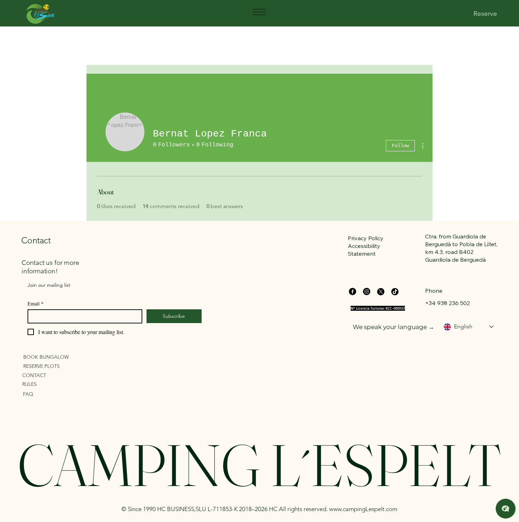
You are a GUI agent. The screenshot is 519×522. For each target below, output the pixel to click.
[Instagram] (366, 291)
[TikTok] (394, 291)
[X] (380, 291)
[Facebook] (352, 291)
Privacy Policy (365, 238)
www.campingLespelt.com (363, 508)
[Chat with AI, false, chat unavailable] (505, 508)
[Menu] (259, 12)
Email (35, 303)
